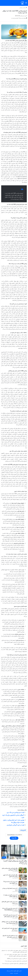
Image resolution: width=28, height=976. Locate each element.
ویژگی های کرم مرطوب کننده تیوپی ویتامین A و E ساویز (10, 875)
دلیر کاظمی (25, 958)
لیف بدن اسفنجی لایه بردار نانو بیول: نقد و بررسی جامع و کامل (10, 936)
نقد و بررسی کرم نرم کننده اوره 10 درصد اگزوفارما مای (10, 882)
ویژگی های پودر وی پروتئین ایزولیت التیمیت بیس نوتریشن (15, 862)
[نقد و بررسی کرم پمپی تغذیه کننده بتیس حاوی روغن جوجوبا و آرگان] (23, 917)
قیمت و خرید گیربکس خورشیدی (15, 825)
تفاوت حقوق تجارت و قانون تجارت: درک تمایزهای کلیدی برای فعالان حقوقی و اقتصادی (14, 951)
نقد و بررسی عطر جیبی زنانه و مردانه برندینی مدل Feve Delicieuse (9, 909)
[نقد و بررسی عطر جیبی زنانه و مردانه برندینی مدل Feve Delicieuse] (23, 910)
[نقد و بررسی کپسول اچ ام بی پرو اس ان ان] (23, 890)
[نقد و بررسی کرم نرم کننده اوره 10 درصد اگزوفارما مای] (23, 884)
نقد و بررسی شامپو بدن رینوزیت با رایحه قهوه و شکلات (10, 896)
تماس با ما (16, 973)
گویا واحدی (24, 961)
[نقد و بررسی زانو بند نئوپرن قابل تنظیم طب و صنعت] (23, 904)
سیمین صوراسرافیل (23, 963)
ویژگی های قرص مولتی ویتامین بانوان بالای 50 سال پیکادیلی (9, 869)
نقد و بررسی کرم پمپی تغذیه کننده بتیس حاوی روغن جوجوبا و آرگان (10, 916)
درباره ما (11, 973)
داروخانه (22, 830)
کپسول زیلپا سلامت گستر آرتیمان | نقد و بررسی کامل (9, 929)
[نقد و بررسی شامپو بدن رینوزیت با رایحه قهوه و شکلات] (23, 897)
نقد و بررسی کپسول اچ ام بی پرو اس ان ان (9, 889)
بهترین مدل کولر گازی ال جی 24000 (14, 958)
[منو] (26, 3)
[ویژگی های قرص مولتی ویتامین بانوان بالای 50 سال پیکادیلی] (23, 870)
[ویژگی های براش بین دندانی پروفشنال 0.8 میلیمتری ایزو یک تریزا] (23, 924)
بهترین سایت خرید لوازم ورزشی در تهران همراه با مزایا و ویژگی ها (13, 821)
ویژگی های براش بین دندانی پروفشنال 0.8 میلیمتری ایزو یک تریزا (9, 922)
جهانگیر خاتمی (24, 954)
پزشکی (20, 8)
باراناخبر (24, 8)
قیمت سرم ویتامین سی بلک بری (15, 812)
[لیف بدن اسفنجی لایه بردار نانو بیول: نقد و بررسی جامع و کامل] (23, 938)
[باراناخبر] (22, 3)
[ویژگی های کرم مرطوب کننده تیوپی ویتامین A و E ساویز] (23, 877)
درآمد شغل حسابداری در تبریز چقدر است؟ (13, 961)
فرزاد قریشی (24, 950)
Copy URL (14, 838)
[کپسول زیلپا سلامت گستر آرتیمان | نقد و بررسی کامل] (23, 931)
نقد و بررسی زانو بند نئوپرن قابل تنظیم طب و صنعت (9, 902)
